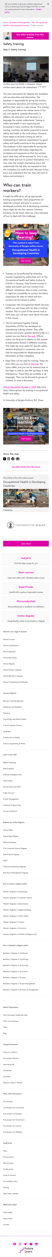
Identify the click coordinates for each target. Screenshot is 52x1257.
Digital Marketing (9, 762)
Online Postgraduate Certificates (15, 682)
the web (31, 336)
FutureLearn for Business (12, 1114)
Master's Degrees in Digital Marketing (17, 910)
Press (5, 1027)
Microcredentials (9, 651)
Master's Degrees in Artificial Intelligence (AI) (20, 934)
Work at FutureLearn (11, 1021)
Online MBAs (8, 830)
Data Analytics (8, 768)
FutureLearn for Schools (12, 1126)
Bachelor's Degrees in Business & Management (20, 990)
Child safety (7, 1212)
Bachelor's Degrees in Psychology (15, 959)
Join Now (26, 543)
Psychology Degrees (11, 836)
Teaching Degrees (9, 842)
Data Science (8, 781)
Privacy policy (8, 1157)
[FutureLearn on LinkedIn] (36, 1244)
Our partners (8, 1101)
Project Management (11, 799)
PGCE (5, 860)
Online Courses (9, 639)
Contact (6, 1224)
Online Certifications (11, 645)
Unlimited (6, 1076)
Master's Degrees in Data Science (15, 904)
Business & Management (20, 22)
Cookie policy (8, 1169)
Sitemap (6, 1187)
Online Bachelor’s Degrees (13, 676)
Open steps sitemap (10, 1193)
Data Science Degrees (11, 854)
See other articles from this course (26, 467)
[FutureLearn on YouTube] (31, 1244)
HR (33, 22)
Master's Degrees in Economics (14, 928)
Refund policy (8, 1163)
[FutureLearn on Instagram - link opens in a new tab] (20, 1244)
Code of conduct (9, 1175)
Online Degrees (9, 664)
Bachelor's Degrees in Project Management (19, 983)
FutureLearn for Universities (13, 1108)
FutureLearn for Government (14, 1120)
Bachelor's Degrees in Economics (15, 971)
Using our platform (10, 1052)
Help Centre (7, 1218)
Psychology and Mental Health (14, 719)
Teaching (6, 713)
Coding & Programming (12, 805)
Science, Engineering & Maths (14, 743)
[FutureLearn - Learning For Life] (26, 1249)
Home (5, 22)
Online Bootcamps (10, 658)
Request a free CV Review (12, 1083)
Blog (5, 1033)
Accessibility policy (10, 1181)
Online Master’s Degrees (12, 670)
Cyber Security (8, 793)
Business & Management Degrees (15, 873)
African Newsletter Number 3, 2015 (19, 387)
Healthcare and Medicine (12, 707)
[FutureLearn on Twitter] (25, 1244)
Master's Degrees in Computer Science (17, 898)
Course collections (10, 811)
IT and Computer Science (12, 725)
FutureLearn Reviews (11, 1058)
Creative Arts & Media (11, 737)
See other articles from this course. (30, 36)
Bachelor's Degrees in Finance (14, 977)
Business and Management (13, 701)
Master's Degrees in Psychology (15, 892)
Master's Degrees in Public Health (15, 916)
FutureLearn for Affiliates (12, 1132)
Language (6, 731)
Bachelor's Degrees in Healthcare (15, 953)
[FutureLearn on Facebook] (15, 1244)
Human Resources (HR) (11, 787)
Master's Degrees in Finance (13, 922)
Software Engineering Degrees (14, 867)
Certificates (7, 1070)
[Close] (48, 4)
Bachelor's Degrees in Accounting (15, 965)
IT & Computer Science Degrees (15, 848)
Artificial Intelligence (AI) (12, 775)
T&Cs (5, 1151)
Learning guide (8, 1064)
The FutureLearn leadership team (15, 1015)
